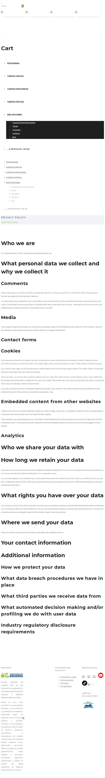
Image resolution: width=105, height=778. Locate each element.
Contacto (16, 133)
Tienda (15, 126)
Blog (14, 137)
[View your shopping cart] (1, 33)
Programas (13, 63)
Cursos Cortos (15, 76)
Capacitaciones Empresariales (23, 123)
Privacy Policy (12, 222)
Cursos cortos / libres (68, 677)
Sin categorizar (66, 686)
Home (3, 222)
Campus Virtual (15, 102)
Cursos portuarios (66, 680)
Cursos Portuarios (17, 89)
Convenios (16, 130)
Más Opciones (14, 114)
